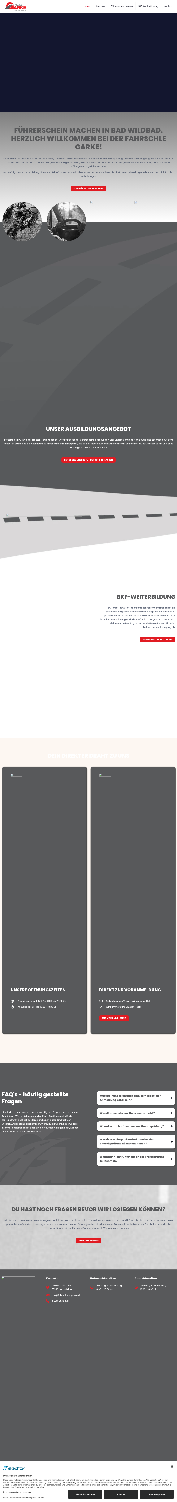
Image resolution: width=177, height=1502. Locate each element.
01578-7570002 (60, 1301)
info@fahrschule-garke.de (66, 1295)
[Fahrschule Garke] (15, 6)
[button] (136, 1098)
